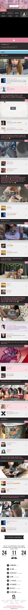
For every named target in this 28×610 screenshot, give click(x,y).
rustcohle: (10, 411)
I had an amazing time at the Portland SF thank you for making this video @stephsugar (13, 96)
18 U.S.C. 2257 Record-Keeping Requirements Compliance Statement (13, 606)
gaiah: (9, 404)
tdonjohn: (10, 161)
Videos (5, 601)
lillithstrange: (11, 325)
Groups (17, 600)
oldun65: (9, 244)
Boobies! (4, 419)
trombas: (9, 449)
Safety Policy (19, 605)
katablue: (10, 367)
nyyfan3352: (10, 334)
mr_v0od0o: (10, 373)
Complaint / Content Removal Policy (8, 607)
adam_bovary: (11, 128)
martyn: (9, 121)
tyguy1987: (10, 482)
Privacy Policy (14, 605)
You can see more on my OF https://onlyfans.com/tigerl (12, 457)
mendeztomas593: (12, 168)
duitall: (9, 206)
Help (16, 601)
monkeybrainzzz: (12, 78)
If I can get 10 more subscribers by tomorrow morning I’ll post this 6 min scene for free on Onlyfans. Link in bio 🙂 (13, 299)
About (22, 601)
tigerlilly (5, 44)
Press (12, 603)
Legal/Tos (8, 605)
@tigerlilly (10, 326)
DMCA (11, 605)
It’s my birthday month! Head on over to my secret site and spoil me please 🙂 (13, 137)
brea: (8, 87)
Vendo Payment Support (21, 607)
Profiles (9, 600)
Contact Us (15, 607)
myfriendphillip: (12, 442)
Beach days (5, 220)
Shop (12, 601)
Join (3, 600)
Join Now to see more (14, 537)
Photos (24, 600)
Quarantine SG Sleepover (10, 381)
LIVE (17, 603)
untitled (4, 55)
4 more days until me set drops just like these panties (13, 497)
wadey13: (9, 290)
